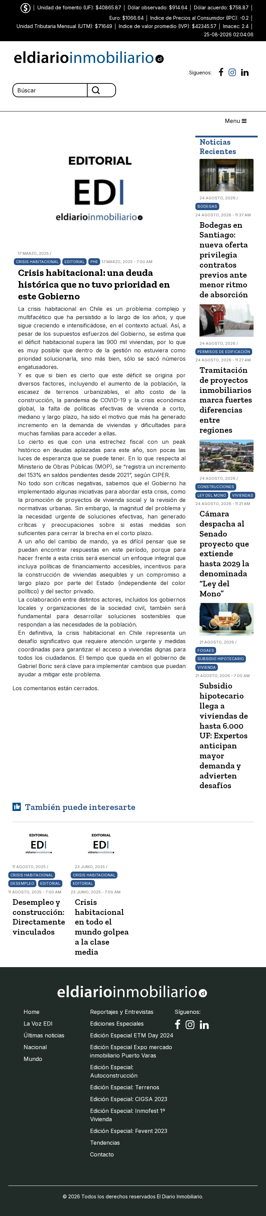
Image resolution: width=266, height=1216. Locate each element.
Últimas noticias (44, 1035)
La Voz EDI (38, 1023)
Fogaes (205, 650)
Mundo (33, 1058)
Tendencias (105, 1142)
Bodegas (207, 206)
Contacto (102, 1154)
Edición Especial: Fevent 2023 (128, 1130)
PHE (94, 261)
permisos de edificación (223, 351)
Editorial (74, 261)
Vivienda (206, 667)
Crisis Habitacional (37, 261)
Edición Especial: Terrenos (124, 1087)
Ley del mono (211, 495)
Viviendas (242, 495)
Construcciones (215, 486)
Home (31, 1011)
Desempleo (22, 883)
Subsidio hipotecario (220, 658)
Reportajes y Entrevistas (121, 1011)
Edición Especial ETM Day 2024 (132, 1035)
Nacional (35, 1047)
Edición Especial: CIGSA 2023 (128, 1099)
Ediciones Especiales (117, 1023)
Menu (233, 120)
